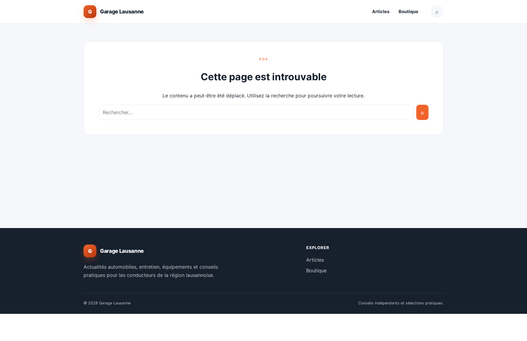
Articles (380, 11)
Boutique (408, 11)
